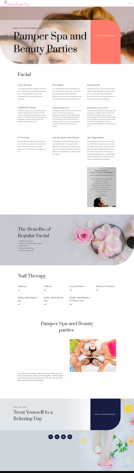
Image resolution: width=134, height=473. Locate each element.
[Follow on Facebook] (50, 436)
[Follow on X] (57, 436)
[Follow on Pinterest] (69, 436)
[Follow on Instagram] (63, 436)
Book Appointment (105, 35)
